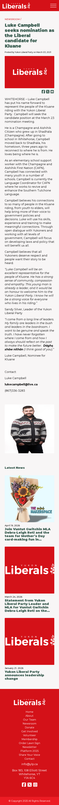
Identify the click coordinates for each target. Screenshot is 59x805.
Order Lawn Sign (29, 743)
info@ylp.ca (29, 764)
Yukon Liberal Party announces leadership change (24, 675)
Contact (30, 758)
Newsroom (29, 723)
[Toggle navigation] (53, 5)
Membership (29, 739)
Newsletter (29, 747)
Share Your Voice (29, 754)
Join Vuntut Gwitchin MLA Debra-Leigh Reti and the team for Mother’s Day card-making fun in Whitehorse (28, 534)
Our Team (29, 719)
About (29, 715)
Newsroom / (13, 19)
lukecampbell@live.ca (21, 384)
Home (29, 711)
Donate (29, 727)
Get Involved (29, 731)
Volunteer (29, 735)
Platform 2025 (29, 750)
